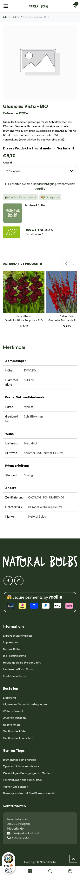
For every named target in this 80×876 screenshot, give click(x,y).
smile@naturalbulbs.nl (24, 833)
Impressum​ (10, 642)
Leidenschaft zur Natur (18, 669)
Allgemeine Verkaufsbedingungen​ (25, 704)
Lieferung (9, 697)
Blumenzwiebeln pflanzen (19, 759)
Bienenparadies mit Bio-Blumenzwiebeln (29, 793)
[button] (66, 263)
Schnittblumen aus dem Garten (23, 780)
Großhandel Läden (15, 731)
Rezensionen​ (11, 724)
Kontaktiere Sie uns (15, 676)
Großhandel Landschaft (18, 738)
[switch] (8, 870)
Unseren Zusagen (14, 718)
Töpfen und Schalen (15, 786)
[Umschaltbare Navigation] (6, 6)
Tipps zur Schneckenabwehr (21, 766)
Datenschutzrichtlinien (17, 635)
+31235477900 (20, 838)
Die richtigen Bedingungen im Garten (27, 773)
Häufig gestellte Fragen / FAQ (22, 662)
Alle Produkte (11, 17)
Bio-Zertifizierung (14, 655)
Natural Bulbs (11, 649)
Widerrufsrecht (13, 711)
